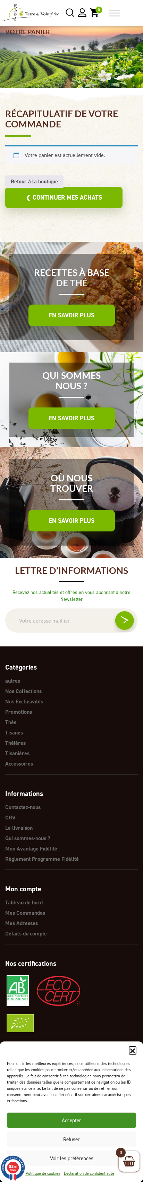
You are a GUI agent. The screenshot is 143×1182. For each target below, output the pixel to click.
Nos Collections (23, 691)
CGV (10, 817)
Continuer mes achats (64, 197)
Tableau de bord (24, 902)
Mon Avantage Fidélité (31, 848)
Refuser (71, 1139)
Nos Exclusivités (24, 701)
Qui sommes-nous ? (27, 838)
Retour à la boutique (34, 181)
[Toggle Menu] (114, 13)
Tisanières (17, 753)
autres (12, 680)
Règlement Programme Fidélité (42, 859)
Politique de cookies (43, 1173)
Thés (10, 722)
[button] (132, 1050)
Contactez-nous (23, 807)
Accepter (71, 1120)
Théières (15, 743)
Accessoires (19, 763)
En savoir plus (71, 315)
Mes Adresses (21, 923)
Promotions (18, 711)
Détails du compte (26, 933)
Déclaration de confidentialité (89, 1173)
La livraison (19, 828)
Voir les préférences (71, 1158)
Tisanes (14, 732)
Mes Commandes (25, 912)
